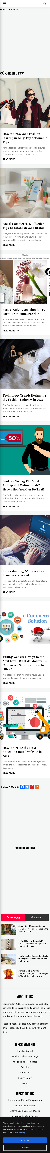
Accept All (25, 1140)
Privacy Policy (19, 1132)
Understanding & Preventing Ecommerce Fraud (24, 573)
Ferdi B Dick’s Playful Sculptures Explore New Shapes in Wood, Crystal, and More (33, 973)
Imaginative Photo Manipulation (25, 1100)
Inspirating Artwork (25, 1105)
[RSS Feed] (37, 787)
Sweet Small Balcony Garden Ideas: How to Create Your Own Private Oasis (33, 929)
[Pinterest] (32, 787)
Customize (25, 1147)
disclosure (30, 1027)
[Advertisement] (25, 43)
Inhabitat (25, 1072)
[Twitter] (27, 787)
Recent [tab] (38, 917)
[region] (25, 1135)
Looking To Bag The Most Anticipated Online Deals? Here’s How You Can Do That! (23, 485)
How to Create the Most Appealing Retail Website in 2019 (22, 752)
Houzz (25, 1083)
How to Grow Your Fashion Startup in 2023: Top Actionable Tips (25, 138)
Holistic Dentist (25, 1050)
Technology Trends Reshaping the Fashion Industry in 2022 (24, 397)
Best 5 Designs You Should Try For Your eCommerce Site (24, 312)
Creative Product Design (25, 1116)
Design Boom (25, 1077)
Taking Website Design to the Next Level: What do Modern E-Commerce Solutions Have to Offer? (25, 663)
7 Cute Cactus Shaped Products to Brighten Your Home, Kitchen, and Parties (33, 958)
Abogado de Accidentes (25, 1061)
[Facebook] (22, 787)
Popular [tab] (15, 917)
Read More (25, 103)
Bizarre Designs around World (25, 1110)
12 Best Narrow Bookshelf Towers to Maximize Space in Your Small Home (32, 943)
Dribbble (25, 1067)
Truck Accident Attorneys (25, 1056)
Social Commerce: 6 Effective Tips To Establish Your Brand (23, 226)
